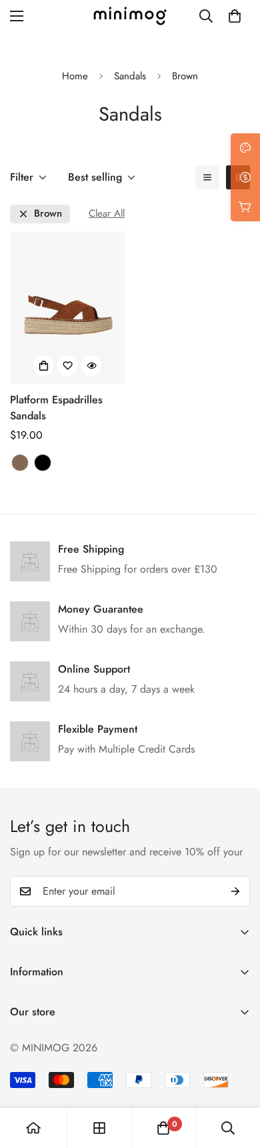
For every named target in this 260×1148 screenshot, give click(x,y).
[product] (33, 1128)
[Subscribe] (235, 891)
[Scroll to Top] (236, 1077)
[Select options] (43, 366)
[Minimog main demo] (130, 16)
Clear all (107, 214)
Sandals (130, 76)
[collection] (99, 1128)
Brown (48, 214)
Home (75, 76)
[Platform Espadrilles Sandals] (67, 307)
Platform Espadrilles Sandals (56, 407)
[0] (234, 16)
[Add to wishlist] (67, 366)
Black (43, 463)
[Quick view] (91, 366)
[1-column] (207, 177)
